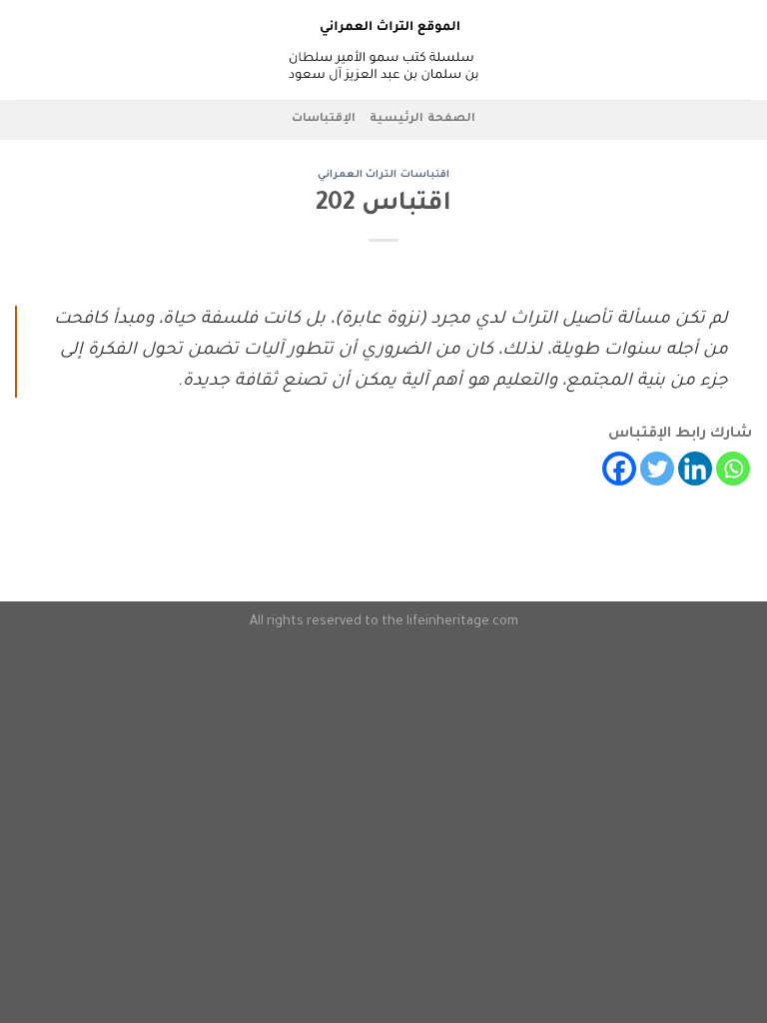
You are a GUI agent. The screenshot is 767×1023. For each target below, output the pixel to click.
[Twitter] (657, 469)
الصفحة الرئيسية (422, 119)
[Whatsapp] (733, 469)
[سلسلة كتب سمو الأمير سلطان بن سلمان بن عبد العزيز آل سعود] (383, 50)
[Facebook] (619, 469)
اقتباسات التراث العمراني (383, 175)
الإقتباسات (324, 119)
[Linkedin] (695, 469)
